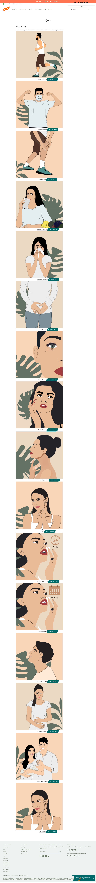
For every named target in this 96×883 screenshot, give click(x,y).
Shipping (23, 847)
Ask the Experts (6, 847)
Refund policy (6, 869)
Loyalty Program (6, 862)
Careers (50, 9)
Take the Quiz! (52, 79)
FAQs (4, 856)
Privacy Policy (24, 853)
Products (30, 9)
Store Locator (38, 9)
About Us (14, 9)
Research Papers (6, 864)
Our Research (22, 9)
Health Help (5, 858)
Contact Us (5, 853)
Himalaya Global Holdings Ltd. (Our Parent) (13, 3)
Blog (4, 849)
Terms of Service (6, 871)
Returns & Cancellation (26, 849)
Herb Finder (5, 860)
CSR (45, 9)
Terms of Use (24, 851)
